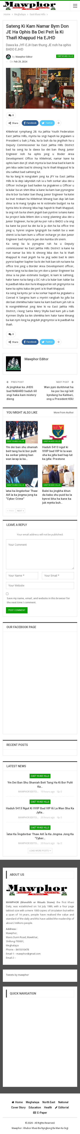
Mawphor (17, 1128)
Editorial (63, 1107)
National (63, 1102)
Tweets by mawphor (17, 974)
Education (35, 1107)
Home (19, 1102)
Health (48, 1107)
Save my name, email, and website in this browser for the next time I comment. (38, 600)
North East (48, 1102)
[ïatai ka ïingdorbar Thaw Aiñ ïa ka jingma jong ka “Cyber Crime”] (22, 476)
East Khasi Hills (65, 56)
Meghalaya (32, 1102)
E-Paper (42, 1112)
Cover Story (18, 1107)
